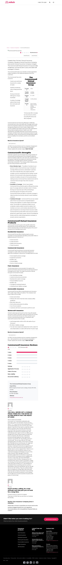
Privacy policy (13, 558)
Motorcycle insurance (23, 539)
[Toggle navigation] (54, 2)
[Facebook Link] (24, 563)
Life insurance (21, 546)
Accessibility (28, 558)
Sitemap (49, 558)
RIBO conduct (35, 558)
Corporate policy (6, 558)
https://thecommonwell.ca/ (16, 397)
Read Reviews (26, 55)
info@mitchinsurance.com (52, 540)
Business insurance (22, 537)
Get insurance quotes (51, 519)
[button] (50, 2)
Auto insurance (21, 532)
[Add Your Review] (26, 347)
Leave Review (34, 55)
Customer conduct (43, 558)
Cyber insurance (22, 544)
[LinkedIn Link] (30, 563)
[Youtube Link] (37, 563)
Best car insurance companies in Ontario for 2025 (38, 546)
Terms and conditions (21, 558)
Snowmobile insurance (23, 542)
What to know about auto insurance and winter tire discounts (38, 533)
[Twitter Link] (27, 563)
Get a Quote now (12, 143)
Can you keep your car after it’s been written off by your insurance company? (38, 540)
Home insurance (22, 535)
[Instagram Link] (33, 563)
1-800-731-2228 (42, 2)
